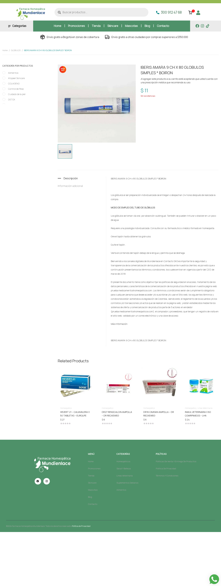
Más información (119, 323)
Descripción (71, 178)
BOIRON (159, 106)
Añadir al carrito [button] (76, 412)
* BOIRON (161, 178)
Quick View (76, 376)
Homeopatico (172, 100)
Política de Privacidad (81, 526)
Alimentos (13, 72)
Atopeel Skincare (16, 78)
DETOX (11, 99)
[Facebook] (197, 26)
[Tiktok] (208, 26)
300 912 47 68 (171, 12)
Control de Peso (16, 88)
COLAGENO (14, 83)
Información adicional (70, 186)
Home (5, 50)
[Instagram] (202, 26)
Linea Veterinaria (205, 408)
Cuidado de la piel (16, 94)
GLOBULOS (16, 50)
